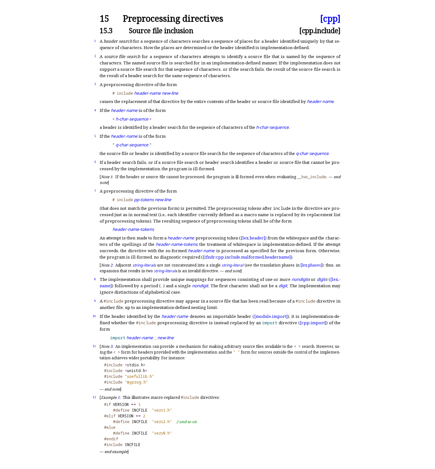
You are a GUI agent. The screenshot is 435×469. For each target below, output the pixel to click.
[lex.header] (253, 238)
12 (94, 397)
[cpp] (330, 18)
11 (94, 346)
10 (94, 316)
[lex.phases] (311, 265)
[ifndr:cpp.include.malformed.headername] (247, 257)
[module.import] (271, 316)
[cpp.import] (313, 323)
